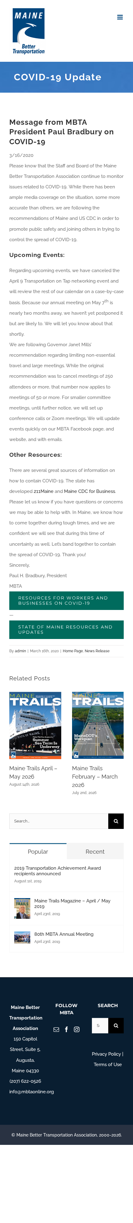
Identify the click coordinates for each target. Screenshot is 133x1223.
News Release (97, 651)
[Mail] (56, 1029)
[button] (14, 743)
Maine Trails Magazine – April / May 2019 (72, 903)
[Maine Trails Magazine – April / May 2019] (22, 903)
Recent (95, 851)
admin (20, 651)
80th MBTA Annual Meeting (63, 934)
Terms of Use (108, 1064)
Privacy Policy (106, 1054)
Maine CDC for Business (89, 491)
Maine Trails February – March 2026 (95, 776)
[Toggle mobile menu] (120, 17)
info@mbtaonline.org (31, 1092)
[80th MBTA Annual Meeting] (22, 936)
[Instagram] (76, 1029)
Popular (38, 851)
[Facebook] (66, 1029)
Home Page (73, 651)
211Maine (44, 491)
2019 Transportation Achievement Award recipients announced (57, 870)
